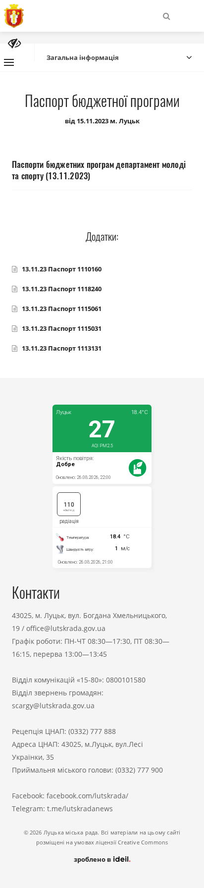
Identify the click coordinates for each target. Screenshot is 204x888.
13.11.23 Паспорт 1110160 (62, 268)
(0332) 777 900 (139, 770)
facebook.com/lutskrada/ (87, 795)
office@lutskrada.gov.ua (65, 628)
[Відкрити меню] (9, 62)
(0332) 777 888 (92, 731)
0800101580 (126, 679)
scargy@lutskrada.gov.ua (53, 705)
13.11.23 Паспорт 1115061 (62, 308)
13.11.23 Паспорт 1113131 (62, 348)
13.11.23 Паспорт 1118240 (62, 288)
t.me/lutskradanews (80, 808)
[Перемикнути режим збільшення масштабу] (14, 43)
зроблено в (93, 859)
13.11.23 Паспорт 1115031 (62, 328)
